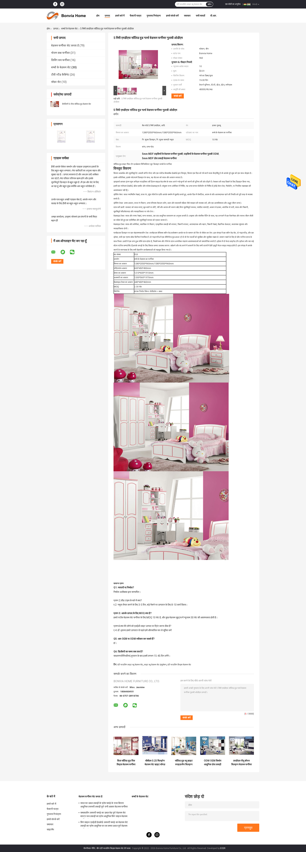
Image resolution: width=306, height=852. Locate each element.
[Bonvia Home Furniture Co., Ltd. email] (55, 252)
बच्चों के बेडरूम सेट (69, 28)
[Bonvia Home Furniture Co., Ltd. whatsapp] (65, 252)
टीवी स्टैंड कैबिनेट (60, 74)
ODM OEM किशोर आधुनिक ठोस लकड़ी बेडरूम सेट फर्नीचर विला (212, 762)
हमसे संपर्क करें (172, 15)
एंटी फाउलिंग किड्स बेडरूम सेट (179, 664)
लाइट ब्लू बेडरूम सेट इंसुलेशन (155, 664)
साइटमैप (50, 829)
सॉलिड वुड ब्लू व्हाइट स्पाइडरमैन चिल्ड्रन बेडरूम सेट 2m (184, 762)
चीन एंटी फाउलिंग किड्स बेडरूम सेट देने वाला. (114, 848)
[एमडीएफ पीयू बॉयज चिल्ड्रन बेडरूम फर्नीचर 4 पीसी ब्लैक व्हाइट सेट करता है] (241, 744)
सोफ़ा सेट (56, 82)
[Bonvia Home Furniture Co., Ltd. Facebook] (55, 4)
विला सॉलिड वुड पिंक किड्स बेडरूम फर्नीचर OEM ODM (126, 762)
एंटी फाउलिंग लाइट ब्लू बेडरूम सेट (130, 664)
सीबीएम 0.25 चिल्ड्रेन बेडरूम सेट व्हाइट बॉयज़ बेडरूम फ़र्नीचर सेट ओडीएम (155, 762)
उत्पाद (107, 15)
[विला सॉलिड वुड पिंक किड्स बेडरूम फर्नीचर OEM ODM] (126, 744)
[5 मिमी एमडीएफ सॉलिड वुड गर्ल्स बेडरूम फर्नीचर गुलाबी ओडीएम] (138, 64)
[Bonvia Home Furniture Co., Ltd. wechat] (74, 252)
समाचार (187, 15)
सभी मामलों (200, 15)
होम (97, 15)
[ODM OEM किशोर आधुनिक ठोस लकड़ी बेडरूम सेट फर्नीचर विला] (212, 744)
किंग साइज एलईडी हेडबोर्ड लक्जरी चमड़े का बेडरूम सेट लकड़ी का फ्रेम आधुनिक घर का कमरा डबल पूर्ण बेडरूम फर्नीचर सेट (104, 824)
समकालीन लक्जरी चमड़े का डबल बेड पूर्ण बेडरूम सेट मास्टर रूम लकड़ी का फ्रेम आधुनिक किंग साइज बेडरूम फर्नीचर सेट (103, 815)
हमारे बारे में (119, 15)
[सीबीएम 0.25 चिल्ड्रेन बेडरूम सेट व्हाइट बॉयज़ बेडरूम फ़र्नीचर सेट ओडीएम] (154, 744)
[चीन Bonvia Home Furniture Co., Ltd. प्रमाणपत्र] (61, 136)
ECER (222, 848)
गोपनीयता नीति (89, 848)
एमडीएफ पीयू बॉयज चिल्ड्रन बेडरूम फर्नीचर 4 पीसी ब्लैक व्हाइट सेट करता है (241, 762)
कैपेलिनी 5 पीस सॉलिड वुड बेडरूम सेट (76, 104)
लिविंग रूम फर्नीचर (60, 60)
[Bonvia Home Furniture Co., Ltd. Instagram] (62, 4)
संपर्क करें (178, 96)
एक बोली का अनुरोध (232, 4)
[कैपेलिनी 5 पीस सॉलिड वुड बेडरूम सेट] (55, 104)
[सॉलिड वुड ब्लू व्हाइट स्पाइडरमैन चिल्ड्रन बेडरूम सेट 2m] (183, 744)
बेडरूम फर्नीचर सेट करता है (65, 45)
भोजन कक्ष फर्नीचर (60, 52)
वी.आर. (213, 15)
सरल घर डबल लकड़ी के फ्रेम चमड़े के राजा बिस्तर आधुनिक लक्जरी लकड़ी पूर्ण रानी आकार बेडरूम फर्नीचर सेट (104, 805)
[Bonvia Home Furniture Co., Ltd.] (66, 15)
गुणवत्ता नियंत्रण (154, 15)
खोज (209, 4)
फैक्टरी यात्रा (135, 15)
